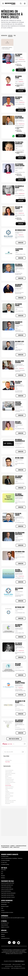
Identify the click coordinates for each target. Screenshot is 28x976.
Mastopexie (7, 797)
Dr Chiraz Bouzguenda (19, 495)
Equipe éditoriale (4, 925)
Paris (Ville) (7, 761)
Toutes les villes (8, 760)
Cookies (23, 964)
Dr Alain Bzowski (18, 664)
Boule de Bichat (8, 777)
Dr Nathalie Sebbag (5, 864)
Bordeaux (3, 877)
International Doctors (5, 938)
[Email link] (18, 942)
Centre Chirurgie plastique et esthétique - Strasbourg (11, 858)
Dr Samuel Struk (18, 77)
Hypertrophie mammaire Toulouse (8, 897)
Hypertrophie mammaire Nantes (7, 895)
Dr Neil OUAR (19, 458)
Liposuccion (7, 794)
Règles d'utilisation (16, 964)
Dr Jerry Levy (19, 341)
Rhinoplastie (7, 803)
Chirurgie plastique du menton (7, 912)
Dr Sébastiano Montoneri (19, 533)
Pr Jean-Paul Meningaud (19, 143)
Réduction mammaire (9, 801)
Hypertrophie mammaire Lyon (7, 885)
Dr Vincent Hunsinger (18, 644)
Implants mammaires (9, 786)
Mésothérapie (4, 904)
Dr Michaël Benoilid (18, 285)
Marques (3, 934)
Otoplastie (7, 798)
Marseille (3, 875)
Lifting (6, 789)
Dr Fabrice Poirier (18, 98)
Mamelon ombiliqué (9, 795)
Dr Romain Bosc (20, 230)
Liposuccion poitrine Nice (6, 887)
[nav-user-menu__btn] (24, 3)
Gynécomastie (8, 785)
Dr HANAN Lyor (20, 552)
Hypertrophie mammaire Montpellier (8, 893)
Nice (2, 873)
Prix (15, 35)
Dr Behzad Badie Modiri (19, 117)
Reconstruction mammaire (10, 800)
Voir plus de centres (14, 738)
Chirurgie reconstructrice (10, 782)
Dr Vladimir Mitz (19, 589)
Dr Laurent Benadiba (18, 477)
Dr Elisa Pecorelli (18, 422)
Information (4, 35)
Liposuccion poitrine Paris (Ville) (7, 883)
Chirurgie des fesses (9, 780)
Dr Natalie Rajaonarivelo (20, 440)
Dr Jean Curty (4, 862)
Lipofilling (7, 791)
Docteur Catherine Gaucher (18, 403)
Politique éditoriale (6, 968)
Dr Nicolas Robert (18, 322)
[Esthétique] (10, 4)
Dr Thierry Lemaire (18, 55)
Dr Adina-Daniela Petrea (20, 682)
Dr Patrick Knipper (18, 625)
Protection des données (6, 964)
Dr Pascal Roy (19, 607)
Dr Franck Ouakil (18, 305)
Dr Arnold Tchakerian (19, 265)
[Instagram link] (9, 943)
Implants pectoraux (9, 788)
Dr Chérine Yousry (4, 856)
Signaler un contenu (5, 927)
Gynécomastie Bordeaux (6, 891)
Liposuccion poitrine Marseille (7, 889)
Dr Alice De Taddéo (18, 207)
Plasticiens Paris (19, 249)
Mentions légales (17, 966)
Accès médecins (4, 932)
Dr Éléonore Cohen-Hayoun (19, 165)
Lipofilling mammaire (9, 792)
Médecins (10, 35)
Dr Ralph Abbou (18, 514)
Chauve (2, 910)
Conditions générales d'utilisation (18, 968)
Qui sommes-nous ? (5, 923)
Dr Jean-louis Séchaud (19, 361)
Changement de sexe (9, 779)
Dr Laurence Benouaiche (19, 721)
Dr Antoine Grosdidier (5, 860)
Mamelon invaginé (5, 906)
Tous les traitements (9, 770)
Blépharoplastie (8, 774)
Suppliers (3, 936)
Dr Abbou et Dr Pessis (20, 702)
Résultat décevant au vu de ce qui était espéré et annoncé (12, 917)
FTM (2, 908)
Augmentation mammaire (10, 773)
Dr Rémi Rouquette (18, 570)
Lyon (2, 871)
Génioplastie (7, 783)
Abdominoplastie (8, 771)
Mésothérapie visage (5, 902)
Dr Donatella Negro (19, 187)
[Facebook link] (14, 943)
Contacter (20, 70)
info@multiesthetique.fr (19, 961)
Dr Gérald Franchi (18, 382)
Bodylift (6, 776)
